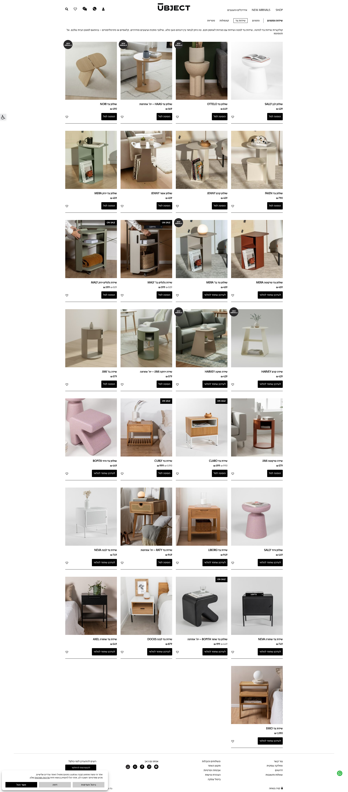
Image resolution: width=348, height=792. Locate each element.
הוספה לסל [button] (275, 116)
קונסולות (224, 20)
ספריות (211, 20)
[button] (3, 117)
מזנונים (256, 20)
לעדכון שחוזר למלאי (270, 295)
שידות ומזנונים (275, 20)
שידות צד (240, 20)
